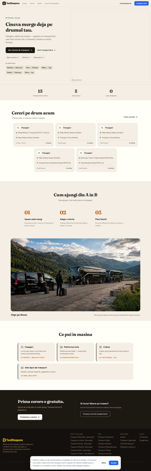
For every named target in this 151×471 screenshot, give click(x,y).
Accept (113, 463)
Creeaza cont (141, 3)
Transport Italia (104, 440)
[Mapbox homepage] (76, 80)
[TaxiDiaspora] (10, 3)
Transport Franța (104, 450)
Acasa (24, 3)
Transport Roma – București (81, 444)
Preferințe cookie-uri (127, 447)
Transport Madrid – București (81, 447)
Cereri (32, 3)
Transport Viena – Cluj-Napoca (82, 454)
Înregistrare (144, 440)
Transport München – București (82, 437)
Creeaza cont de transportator (95, 414)
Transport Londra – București (81, 440)
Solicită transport (127, 444)
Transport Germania (105, 437)
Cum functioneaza (52, 3)
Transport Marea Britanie (107, 447)
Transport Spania (104, 444)
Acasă (122, 437)
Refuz (104, 463)
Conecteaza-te (125, 3)
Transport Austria (104, 454)
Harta (39, 3)
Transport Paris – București (80, 450)
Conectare (144, 437)
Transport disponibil (128, 440)
